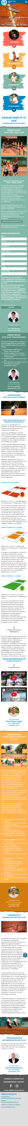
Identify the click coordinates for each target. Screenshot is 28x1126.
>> (14, 45)
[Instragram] (17, 1086)
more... (3, 301)
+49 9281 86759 (10, 1104)
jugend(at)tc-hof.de (14, 725)
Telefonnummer (5, 271)
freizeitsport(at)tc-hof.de (14, 330)
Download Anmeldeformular (11, 221)
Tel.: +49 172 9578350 (14, 1070)
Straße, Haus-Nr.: (5, 251)
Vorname (3, 241)
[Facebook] (10, 1086)
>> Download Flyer (14, 667)
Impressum (8, 1079)
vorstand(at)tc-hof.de (13, 218)
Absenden (11, 307)
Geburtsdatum (5, 246)
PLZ (2, 256)
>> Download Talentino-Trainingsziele (14, 631)
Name (3, 236)
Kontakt (20, 1082)
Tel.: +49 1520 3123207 (14, 723)
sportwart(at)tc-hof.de (14, 1071)
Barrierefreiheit (10, 1082)
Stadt (2, 261)
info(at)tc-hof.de (10, 1107)
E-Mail (3, 266)
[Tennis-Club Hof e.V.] (8, 2)
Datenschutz (18, 1079)
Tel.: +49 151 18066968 (14, 328)
